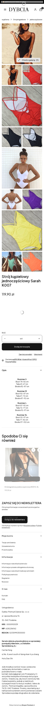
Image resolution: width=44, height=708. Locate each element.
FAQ (3, 599)
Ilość (4, 332)
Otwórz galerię (30, 60)
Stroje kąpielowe (19, 19)
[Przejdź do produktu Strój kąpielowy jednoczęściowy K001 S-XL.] (22, 465)
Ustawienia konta (8, 546)
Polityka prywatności (10, 574)
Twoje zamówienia (8, 542)
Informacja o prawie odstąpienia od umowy (18, 567)
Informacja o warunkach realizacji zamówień (18, 571)
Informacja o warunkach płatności (14, 564)
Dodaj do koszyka (22, 346)
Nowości (5, 582)
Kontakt (5, 596)
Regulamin (6, 578)
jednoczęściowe (36, 19)
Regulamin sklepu (30, 525)
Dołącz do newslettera (15, 519)
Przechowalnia (7, 550)
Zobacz (22, 479)
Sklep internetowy (21, 705)
